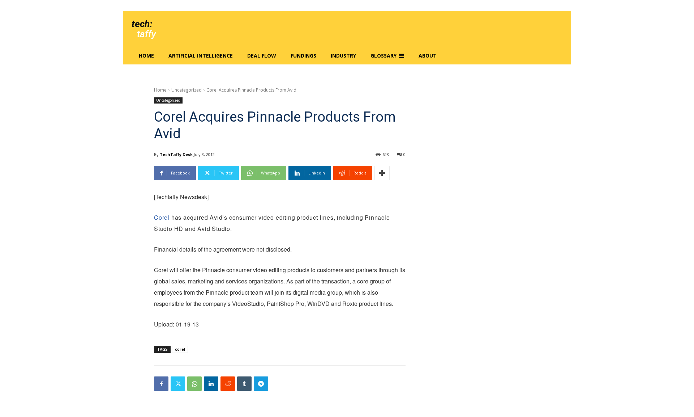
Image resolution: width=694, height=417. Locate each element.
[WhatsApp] (194, 383)
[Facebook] (161, 383)
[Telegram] (261, 383)
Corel (162, 217)
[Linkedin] (211, 383)
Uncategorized (186, 90)
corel (180, 349)
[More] (382, 173)
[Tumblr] (244, 383)
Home (160, 90)
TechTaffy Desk (176, 154)
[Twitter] (178, 383)
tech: (142, 23)
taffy (146, 34)
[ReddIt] (227, 383)
